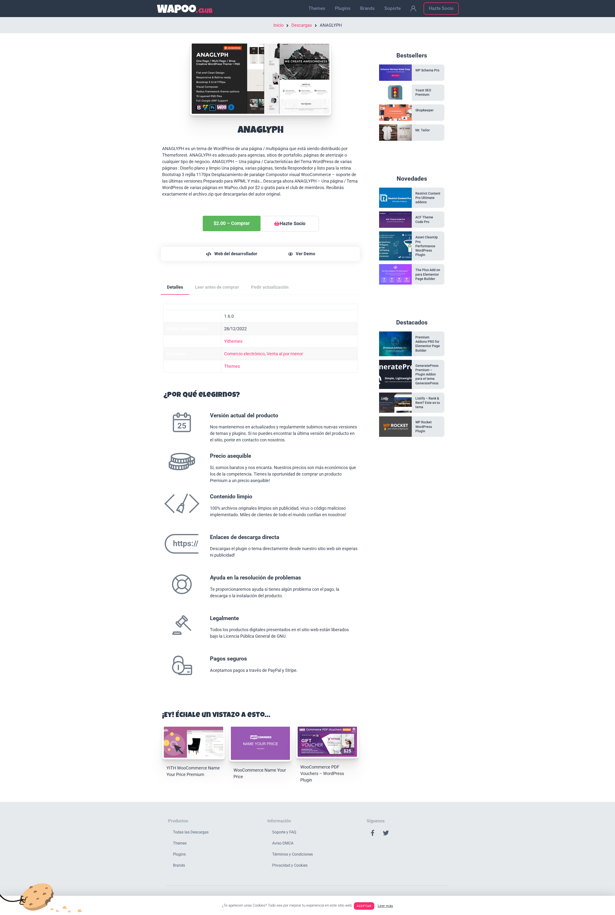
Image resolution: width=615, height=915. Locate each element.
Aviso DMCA (282, 843)
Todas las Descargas (191, 832)
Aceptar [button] (364, 906)
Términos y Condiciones (292, 854)
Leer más (385, 906)
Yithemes (233, 341)
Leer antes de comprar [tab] (217, 287)
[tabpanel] (260, 498)
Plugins (343, 8)
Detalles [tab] (175, 287)
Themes (316, 8)
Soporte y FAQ (284, 832)
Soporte (392, 8)
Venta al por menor (285, 353)
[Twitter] (386, 833)
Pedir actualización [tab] (270, 287)
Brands (367, 8)
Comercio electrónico (244, 353)
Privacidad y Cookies (290, 865)
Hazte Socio (441, 8)
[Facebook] (373, 833)
